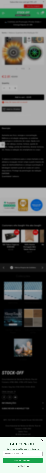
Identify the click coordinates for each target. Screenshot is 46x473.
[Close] (42, 440)
